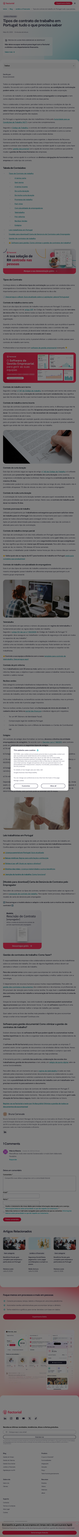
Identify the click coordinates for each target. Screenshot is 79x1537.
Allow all (53, 786)
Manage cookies (19, 780)
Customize (26, 786)
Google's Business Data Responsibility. (25, 772)
